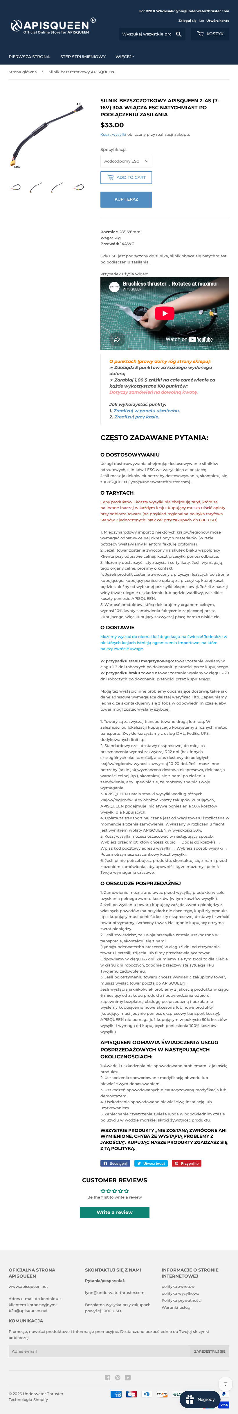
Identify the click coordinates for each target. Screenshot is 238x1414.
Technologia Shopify (28, 1399)
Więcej (123, 56)
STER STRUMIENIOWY (83, 56)
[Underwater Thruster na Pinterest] (118, 1378)
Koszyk (214, 33)
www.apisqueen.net (28, 1286)
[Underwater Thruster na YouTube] (128, 1378)
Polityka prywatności (182, 1300)
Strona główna (23, 71)
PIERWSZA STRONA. (30, 56)
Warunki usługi (177, 1307)
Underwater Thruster (43, 1393)
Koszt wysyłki (113, 134)
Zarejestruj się (210, 1351)
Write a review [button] (115, 1212)
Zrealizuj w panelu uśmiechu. (146, 410)
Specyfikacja (113, 149)
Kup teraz (126, 199)
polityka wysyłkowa (180, 1293)
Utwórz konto (217, 21)
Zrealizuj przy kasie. (136, 417)
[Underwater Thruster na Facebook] (107, 1378)
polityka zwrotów (178, 1286)
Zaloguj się (187, 21)
